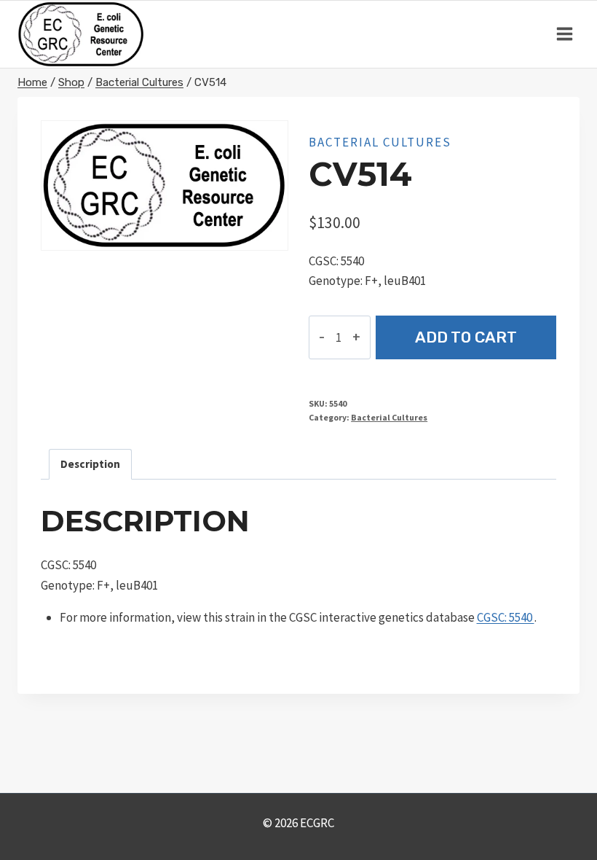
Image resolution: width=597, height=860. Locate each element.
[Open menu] (564, 34)
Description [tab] (90, 464)
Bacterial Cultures (380, 142)
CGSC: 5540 (505, 617)
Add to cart (466, 337)
